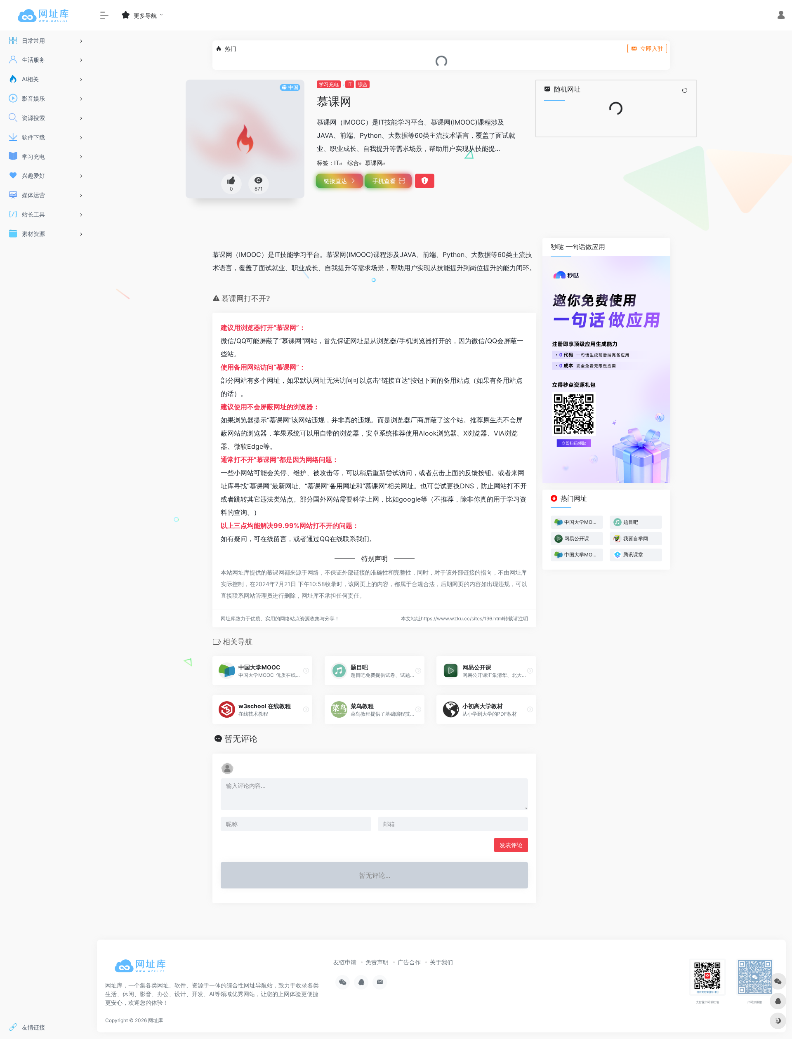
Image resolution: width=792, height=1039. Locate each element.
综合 (363, 84)
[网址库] (142, 968)
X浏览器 (475, 433)
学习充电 (329, 84)
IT (349, 84)
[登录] (781, 16)
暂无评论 (240, 739)
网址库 (155, 1020)
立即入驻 (651, 48)
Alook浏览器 (438, 433)
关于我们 (441, 962)
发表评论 (511, 844)
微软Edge (248, 446)
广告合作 (409, 962)
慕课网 (373, 162)
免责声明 (377, 962)
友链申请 (344, 962)
